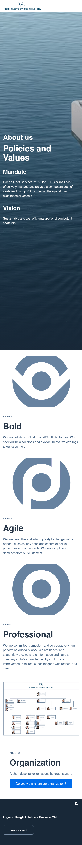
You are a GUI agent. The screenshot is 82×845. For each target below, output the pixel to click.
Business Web (18, 830)
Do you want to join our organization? (41, 783)
